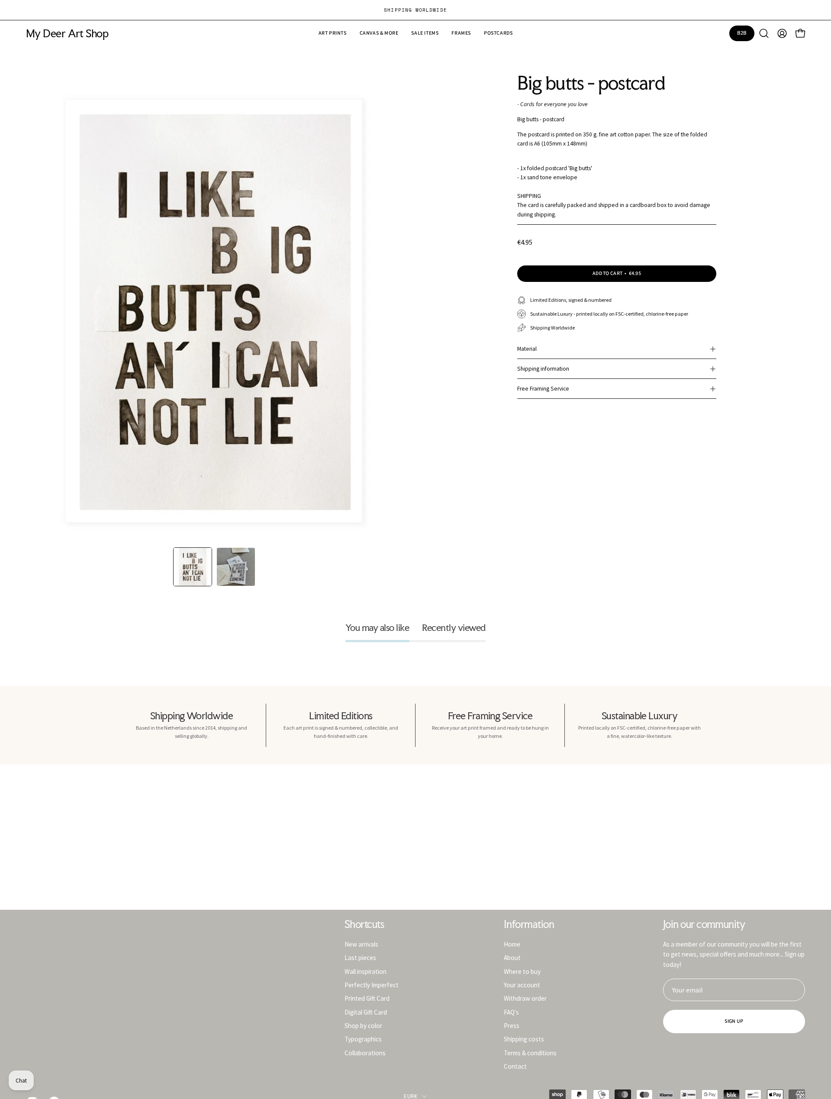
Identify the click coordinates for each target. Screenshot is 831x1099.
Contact (515, 1066)
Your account (522, 985)
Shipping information (543, 368)
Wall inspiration (366, 971)
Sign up (734, 1021)
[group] (415, 10)
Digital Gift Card (366, 1012)
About (512, 958)
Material (527, 348)
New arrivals (361, 944)
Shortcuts (364, 924)
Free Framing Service (543, 388)
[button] (425, 33)
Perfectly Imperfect (372, 985)
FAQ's (511, 1012)
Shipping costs (524, 1039)
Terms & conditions (530, 1052)
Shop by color (363, 1025)
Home (512, 944)
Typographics (363, 1039)
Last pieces (360, 958)
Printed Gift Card (367, 998)
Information (529, 924)
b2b (742, 33)
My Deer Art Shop (67, 33)
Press (511, 1025)
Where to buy (522, 971)
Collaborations (365, 1052)
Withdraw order (525, 998)
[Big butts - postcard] (192, 566)
